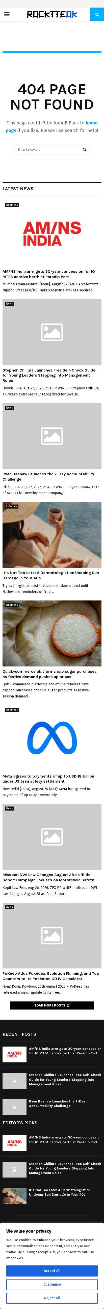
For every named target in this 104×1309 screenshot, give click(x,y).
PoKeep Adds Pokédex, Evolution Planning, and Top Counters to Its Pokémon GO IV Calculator (51, 976)
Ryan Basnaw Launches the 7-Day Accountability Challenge (57, 1103)
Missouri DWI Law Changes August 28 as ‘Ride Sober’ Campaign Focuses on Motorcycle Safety (48, 877)
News (9, 303)
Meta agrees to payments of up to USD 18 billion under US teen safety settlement (48, 779)
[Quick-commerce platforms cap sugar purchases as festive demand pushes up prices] (52, 633)
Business (12, 205)
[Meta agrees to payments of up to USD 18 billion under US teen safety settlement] (52, 738)
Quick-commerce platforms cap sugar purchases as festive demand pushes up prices (50, 674)
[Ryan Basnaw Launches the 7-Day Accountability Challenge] (52, 436)
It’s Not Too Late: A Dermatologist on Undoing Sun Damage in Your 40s (60, 1192)
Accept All (52, 1271)
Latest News (18, 188)
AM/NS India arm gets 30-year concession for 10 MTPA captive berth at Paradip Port (49, 274)
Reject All (52, 1298)
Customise (52, 1284)
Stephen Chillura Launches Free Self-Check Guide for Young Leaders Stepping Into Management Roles (49, 375)
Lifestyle (11, 506)
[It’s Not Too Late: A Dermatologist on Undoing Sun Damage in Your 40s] (52, 535)
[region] (52, 1266)
